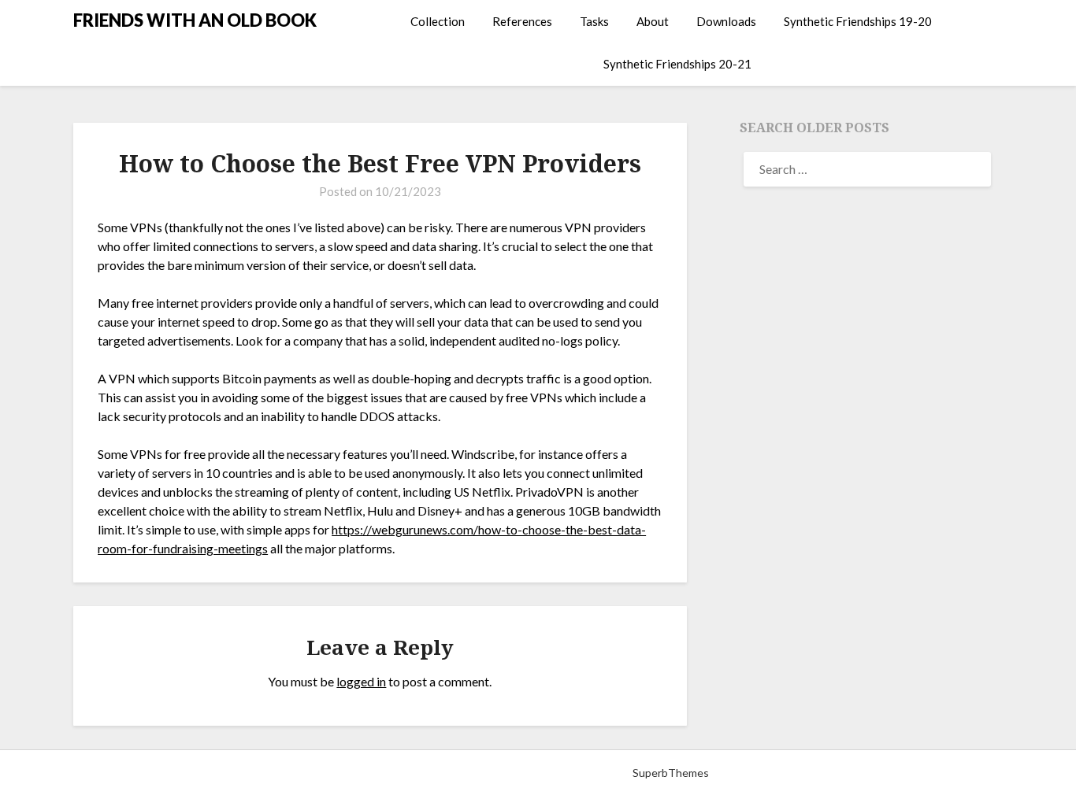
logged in (361, 681)
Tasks (594, 21)
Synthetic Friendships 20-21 (677, 64)
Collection (437, 21)
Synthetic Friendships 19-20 (858, 21)
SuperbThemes (671, 772)
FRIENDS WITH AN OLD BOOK (195, 20)
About (652, 21)
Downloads (726, 21)
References (522, 21)
